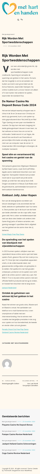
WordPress (28, 470)
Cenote (35, 468)
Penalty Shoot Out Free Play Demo (15, 329)
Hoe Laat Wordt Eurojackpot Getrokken (30, 383)
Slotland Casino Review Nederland (15, 332)
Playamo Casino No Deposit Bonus (17, 425)
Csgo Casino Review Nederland (16, 453)
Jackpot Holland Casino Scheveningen (19, 444)
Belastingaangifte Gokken (10, 382)
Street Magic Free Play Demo (13, 234)
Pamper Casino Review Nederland (17, 434)
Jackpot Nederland (9, 288)
